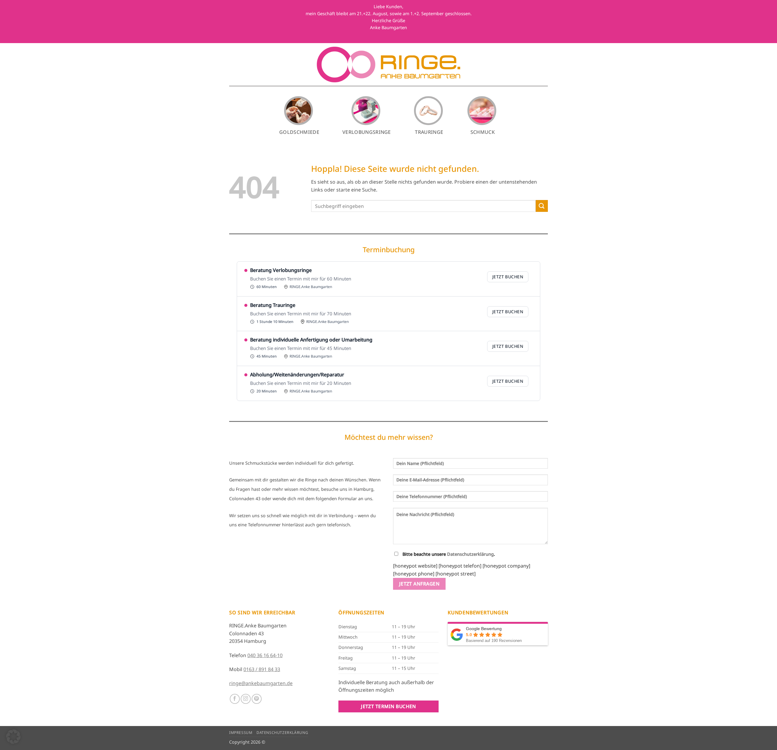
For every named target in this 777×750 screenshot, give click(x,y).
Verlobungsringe (366, 132)
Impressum (241, 732)
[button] (13, 736)
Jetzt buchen (507, 277)
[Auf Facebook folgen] (235, 699)
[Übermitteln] (542, 206)
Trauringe (429, 132)
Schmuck (482, 132)
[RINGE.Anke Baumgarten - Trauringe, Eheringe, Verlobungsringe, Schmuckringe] (389, 64)
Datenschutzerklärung (470, 554)
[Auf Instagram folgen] (246, 699)
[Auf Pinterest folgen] (257, 699)
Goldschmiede (299, 132)
